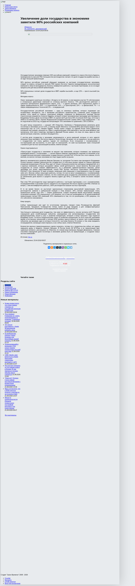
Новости (8, 285)
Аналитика (9, 287)
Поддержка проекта (12, 10)
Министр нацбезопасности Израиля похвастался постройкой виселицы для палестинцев (11, 403)
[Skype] (68, 247)
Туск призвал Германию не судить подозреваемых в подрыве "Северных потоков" (12, 317)
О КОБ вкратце (10, 582)
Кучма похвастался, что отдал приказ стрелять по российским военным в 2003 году (12, 307)
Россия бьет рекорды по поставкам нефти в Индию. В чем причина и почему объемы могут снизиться (12, 370)
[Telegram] (71, 247)
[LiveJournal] (60, 247)
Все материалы (10, 415)
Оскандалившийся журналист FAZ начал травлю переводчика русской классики (12, 347)
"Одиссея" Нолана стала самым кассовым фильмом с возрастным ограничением (12, 381)
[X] (57, 247)
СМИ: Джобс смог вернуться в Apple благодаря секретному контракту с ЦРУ (11, 358)
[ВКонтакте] (49, 247)
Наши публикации (11, 292)
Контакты (8, 580)
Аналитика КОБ (10, 288)
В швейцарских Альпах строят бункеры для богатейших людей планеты (12, 337)
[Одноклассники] (52, 247)
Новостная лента (11, 7)
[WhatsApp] (65, 247)
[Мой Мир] (54, 247)
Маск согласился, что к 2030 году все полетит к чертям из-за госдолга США (12, 391)
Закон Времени (10, 8)
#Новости (28, 27)
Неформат (9, 296)
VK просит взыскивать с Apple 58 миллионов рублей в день (12, 327)
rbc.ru (30, 237)
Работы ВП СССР (11, 290)
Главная (8, 5)
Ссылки (7, 578)
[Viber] (63, 247)
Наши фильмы (10, 294)
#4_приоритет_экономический (36, 29)
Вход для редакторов (12, 583)
